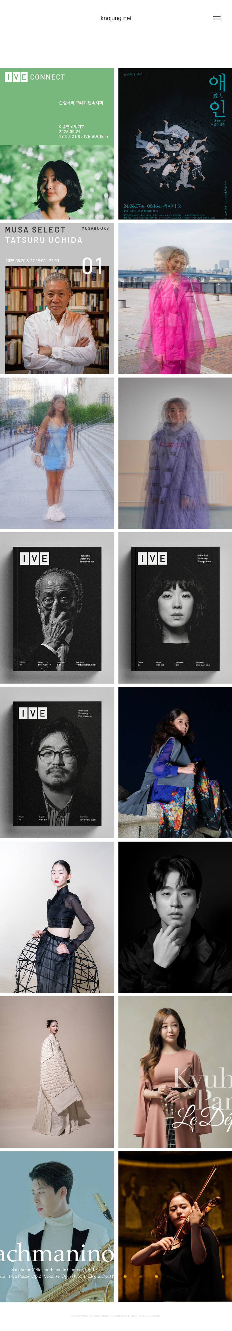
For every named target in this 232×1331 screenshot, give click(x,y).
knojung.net (116, 18)
